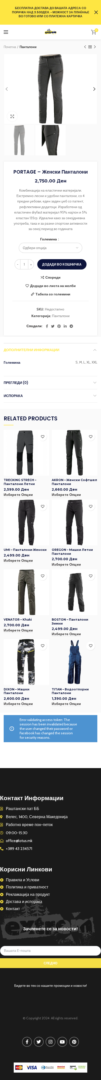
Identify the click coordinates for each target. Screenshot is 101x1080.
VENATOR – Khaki (18, 619)
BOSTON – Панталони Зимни (70, 621)
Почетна (10, 47)
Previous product (85, 46)
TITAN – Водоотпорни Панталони (70, 691)
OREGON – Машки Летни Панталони (72, 552)
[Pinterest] (59, 326)
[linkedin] (65, 326)
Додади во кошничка (61, 264)
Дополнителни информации (31, 349)
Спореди (53, 277)
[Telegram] (71, 326)
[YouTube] (62, 1042)
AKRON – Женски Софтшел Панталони (74, 482)
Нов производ (94, 46)
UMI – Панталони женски (25, 550)
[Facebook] (47, 326)
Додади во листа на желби (53, 286)
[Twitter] (53, 326)
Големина (49, 239)
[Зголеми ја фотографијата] (12, 116)
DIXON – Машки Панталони (16, 691)
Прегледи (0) (16, 382)
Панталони (28, 47)
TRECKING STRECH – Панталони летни (20, 482)
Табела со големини (53, 294)
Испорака (13, 395)
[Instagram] (50, 1042)
